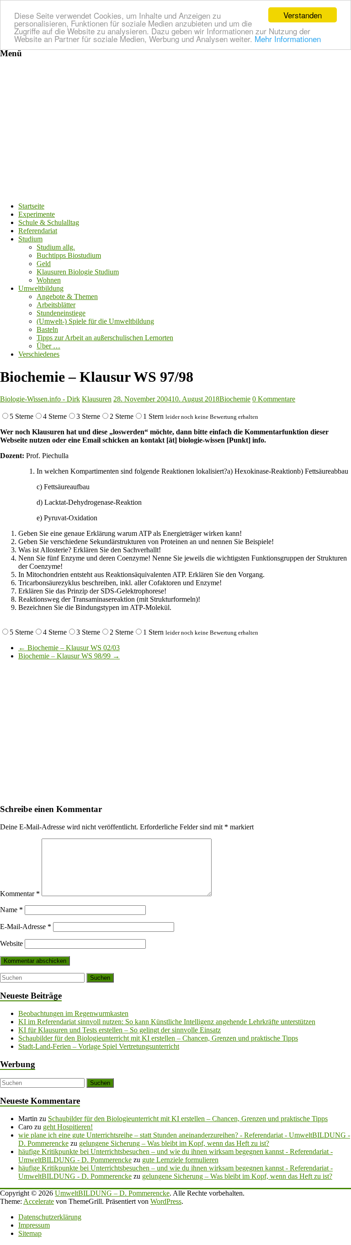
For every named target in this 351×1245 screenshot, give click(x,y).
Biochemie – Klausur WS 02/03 (69, 648)
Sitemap (30, 1233)
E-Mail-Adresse (25, 926)
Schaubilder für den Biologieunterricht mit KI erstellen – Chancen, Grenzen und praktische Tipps (158, 1038)
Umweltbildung (41, 288)
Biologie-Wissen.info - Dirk (40, 399)
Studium (30, 239)
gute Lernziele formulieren (180, 1160)
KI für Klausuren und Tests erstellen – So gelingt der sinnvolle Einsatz (119, 1030)
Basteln (47, 329)
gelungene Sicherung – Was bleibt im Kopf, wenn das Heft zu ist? (174, 1143)
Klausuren (97, 399)
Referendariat (37, 231)
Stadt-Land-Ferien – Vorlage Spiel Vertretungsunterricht (98, 1046)
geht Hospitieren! (68, 1127)
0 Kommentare (273, 399)
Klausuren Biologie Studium (78, 272)
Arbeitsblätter (56, 305)
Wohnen (49, 280)
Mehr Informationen (288, 38)
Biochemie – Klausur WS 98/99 (69, 656)
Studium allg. (56, 247)
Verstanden (302, 15)
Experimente (36, 214)
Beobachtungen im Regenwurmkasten (73, 1013)
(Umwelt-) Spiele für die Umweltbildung (95, 321)
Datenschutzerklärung (49, 1217)
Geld (44, 263)
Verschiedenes (38, 354)
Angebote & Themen (67, 296)
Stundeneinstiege (61, 313)
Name (11, 910)
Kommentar (20, 894)
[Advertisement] (175, 131)
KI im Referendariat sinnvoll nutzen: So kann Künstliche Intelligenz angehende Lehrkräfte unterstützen (166, 1022)
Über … (48, 346)
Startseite (31, 206)
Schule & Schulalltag (48, 222)
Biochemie (234, 399)
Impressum (34, 1225)
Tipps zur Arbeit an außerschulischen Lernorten (105, 338)
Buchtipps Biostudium (69, 255)
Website (11, 943)
